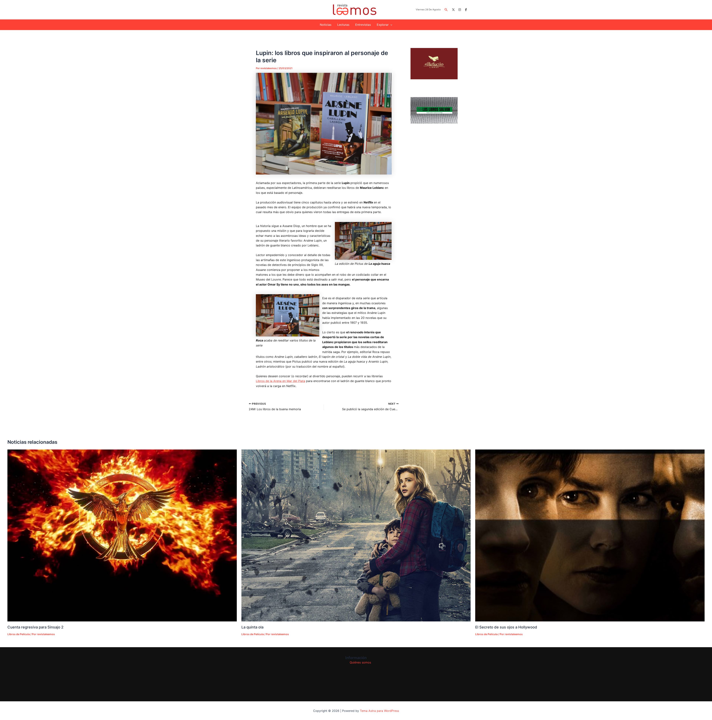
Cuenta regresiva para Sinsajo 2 (35, 627)
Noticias (325, 24)
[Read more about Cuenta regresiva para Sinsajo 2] (122, 535)
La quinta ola (252, 627)
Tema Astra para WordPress (379, 711)
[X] (453, 9)
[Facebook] (466, 9)
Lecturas (343, 24)
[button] (446, 9)
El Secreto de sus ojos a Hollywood (506, 627)
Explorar (383, 24)
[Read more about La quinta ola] (356, 535)
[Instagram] (460, 9)
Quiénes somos (360, 662)
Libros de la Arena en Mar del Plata (280, 381)
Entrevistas (363, 24)
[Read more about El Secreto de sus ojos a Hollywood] (590, 535)
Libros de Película (18, 634)
